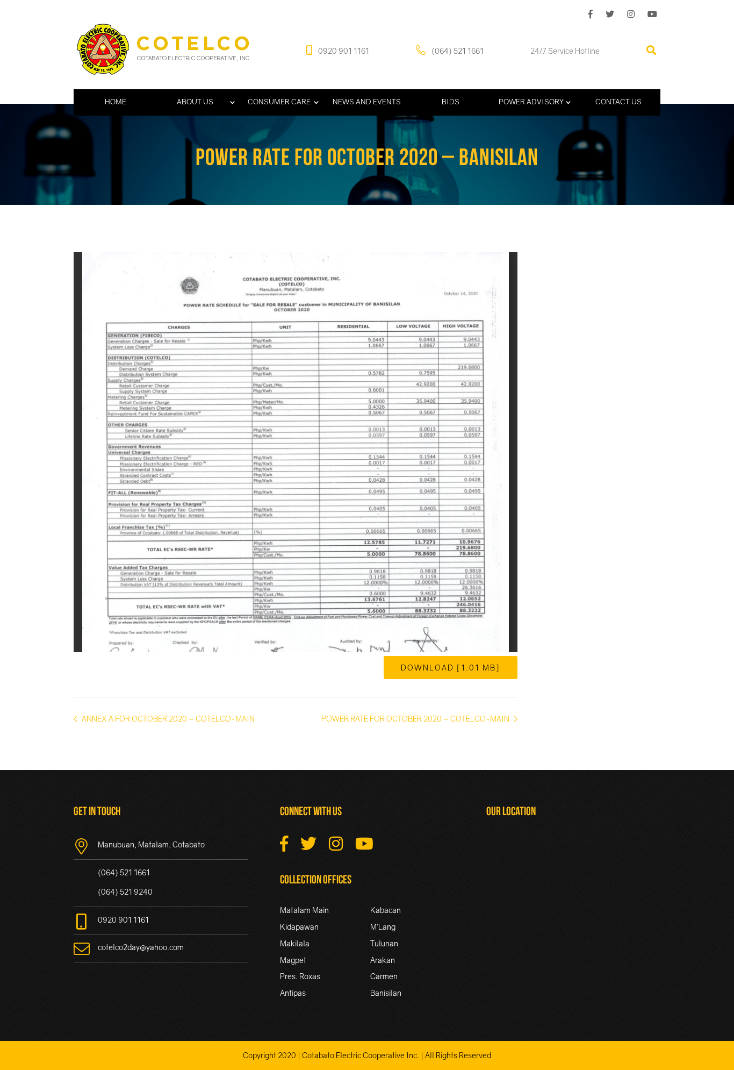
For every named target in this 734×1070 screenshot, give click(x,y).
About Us (195, 101)
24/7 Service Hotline (565, 50)
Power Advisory (531, 101)
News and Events (367, 101)
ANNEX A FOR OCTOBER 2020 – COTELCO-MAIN (167, 718)
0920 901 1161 (342, 50)
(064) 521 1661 (457, 50)
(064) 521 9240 (125, 891)
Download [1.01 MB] (450, 667)
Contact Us (618, 101)
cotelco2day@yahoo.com (141, 947)
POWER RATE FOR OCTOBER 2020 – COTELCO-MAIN (416, 718)
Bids (450, 101)
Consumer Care (279, 101)
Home (115, 101)
